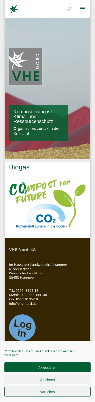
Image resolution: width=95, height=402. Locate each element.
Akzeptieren (47, 367)
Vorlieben (47, 391)
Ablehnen (47, 379)
